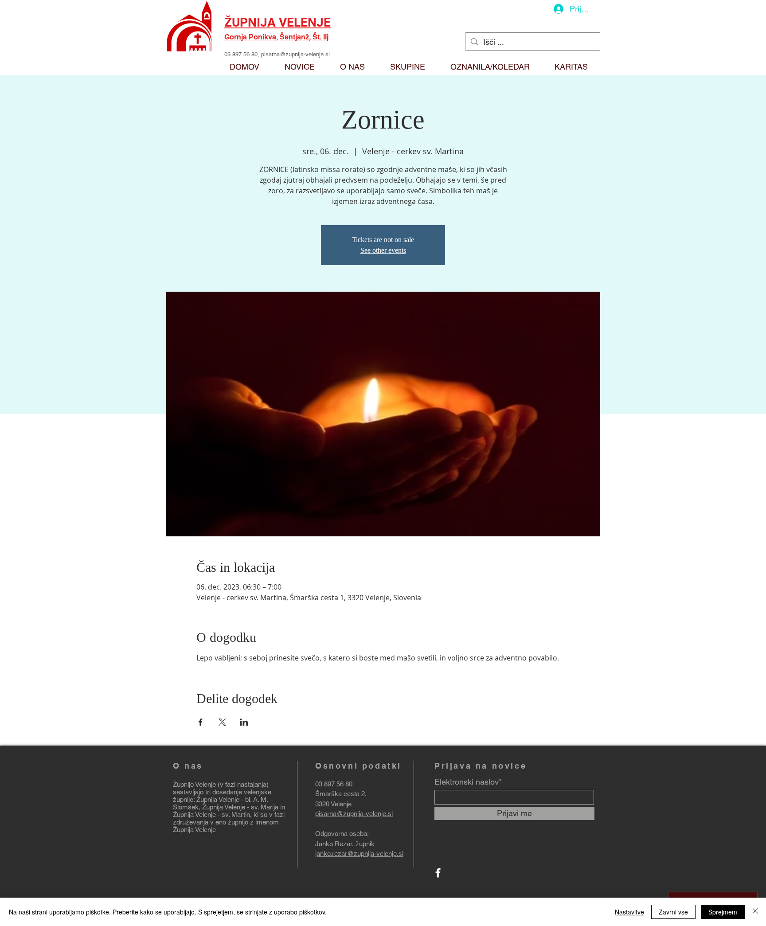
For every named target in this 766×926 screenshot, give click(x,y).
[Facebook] (438, 873)
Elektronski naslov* (468, 782)
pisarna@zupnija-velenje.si (295, 54)
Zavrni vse (673, 911)
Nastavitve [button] (629, 911)
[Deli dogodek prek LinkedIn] (244, 722)
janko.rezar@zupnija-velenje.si (359, 853)
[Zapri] (755, 912)
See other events (383, 250)
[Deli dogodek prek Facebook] (200, 722)
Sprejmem (722, 911)
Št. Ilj (320, 37)
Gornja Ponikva (250, 37)
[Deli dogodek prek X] (222, 722)
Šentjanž (294, 37)
